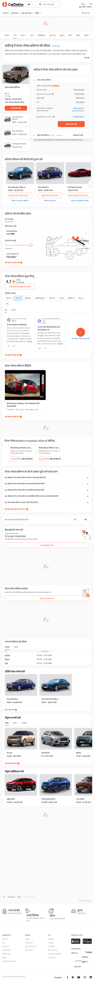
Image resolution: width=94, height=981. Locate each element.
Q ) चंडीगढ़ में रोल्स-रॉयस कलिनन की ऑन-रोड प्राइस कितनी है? (25, 477)
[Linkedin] (91, 978)
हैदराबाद (7, 659)
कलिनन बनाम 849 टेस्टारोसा (79, 201)
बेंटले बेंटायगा (45, 753)
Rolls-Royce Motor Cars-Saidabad (22, 448)
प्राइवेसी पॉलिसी (6, 950)
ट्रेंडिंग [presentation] (7, 723)
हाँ (75, 519)
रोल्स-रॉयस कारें (9, 710)
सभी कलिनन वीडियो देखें (12, 416)
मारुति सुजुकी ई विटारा (48, 799)
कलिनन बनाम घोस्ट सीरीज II (20, 201)
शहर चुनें (86, 13)
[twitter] (73, 978)
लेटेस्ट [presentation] (15, 723)
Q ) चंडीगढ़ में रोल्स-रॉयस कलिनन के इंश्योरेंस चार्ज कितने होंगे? (24, 490)
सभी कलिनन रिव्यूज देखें (12, 355)
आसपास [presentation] (7, 647)
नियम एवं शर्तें (5, 946)
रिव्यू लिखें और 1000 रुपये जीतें (19, 286)
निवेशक (4, 957)
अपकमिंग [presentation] (24, 723)
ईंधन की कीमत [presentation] (9, 219)
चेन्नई (6, 663)
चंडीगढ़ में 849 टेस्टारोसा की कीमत (80, 195)
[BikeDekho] (74, 953)
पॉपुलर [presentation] (16, 647)
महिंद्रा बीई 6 (11, 799)
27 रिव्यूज (8, 96)
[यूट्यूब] (78, 978)
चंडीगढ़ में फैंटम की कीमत (49, 195)
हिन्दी (82, 4)
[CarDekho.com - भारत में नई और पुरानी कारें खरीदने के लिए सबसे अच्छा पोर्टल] (13, 4)
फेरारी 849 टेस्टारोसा (75, 187)
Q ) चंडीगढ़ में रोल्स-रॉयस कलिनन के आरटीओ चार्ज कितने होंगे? (25, 483)
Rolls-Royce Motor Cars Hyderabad (50, 448)
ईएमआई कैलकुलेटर (78, 117)
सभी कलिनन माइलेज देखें (12, 262)
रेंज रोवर (9, 753)
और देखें (86, 58)
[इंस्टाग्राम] (85, 978)
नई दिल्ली (7, 655)
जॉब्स (3, 943)
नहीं (85, 519)
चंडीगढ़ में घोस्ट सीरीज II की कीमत (20, 195)
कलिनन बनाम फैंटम (50, 201)
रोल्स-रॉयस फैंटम (43, 187)
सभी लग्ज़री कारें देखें (11, 763)
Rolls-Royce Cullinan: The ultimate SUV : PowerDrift (24, 404)
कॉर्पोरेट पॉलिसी (6, 954)
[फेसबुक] (67, 978)
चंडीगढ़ (21, 102)
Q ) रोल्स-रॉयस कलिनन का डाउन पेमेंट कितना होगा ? (21, 502)
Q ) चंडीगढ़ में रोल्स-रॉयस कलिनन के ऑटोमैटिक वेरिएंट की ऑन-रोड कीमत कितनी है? (32, 496)
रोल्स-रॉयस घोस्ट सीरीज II (16, 187)
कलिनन (7, 35)
